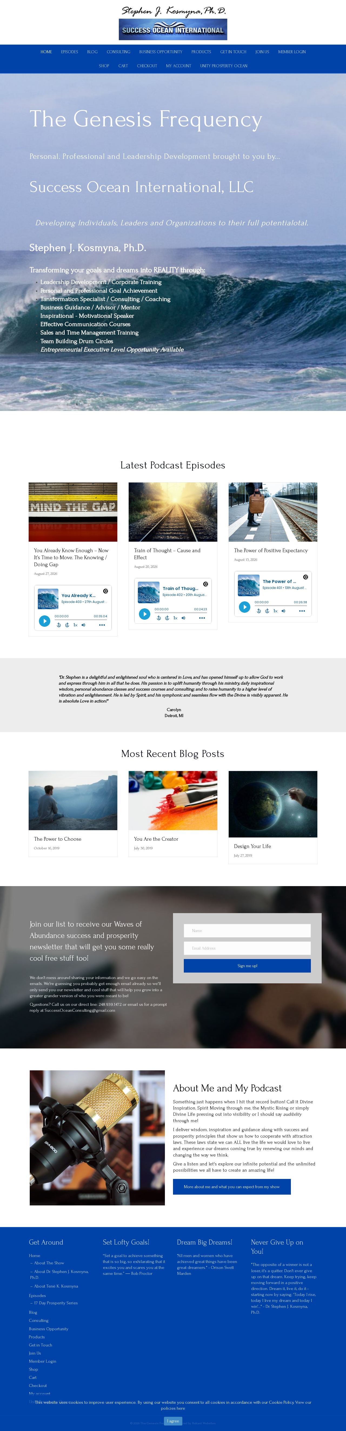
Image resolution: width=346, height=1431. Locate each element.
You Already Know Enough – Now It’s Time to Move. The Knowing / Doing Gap (71, 558)
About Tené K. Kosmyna (56, 1286)
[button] (247, 966)
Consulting (118, 51)
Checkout (147, 65)
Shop (104, 65)
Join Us (262, 51)
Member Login (292, 51)
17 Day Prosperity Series (56, 1302)
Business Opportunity (160, 51)
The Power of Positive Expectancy (271, 551)
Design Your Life (252, 846)
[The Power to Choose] (73, 800)
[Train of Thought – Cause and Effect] (173, 511)
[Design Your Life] (273, 803)
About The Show (49, 1262)
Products (201, 51)
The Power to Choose (57, 839)
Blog (92, 51)
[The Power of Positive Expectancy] (273, 511)
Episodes (69, 51)
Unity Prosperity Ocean (223, 65)
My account (178, 65)
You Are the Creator (156, 839)
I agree (173, 1421)
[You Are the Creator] (173, 800)
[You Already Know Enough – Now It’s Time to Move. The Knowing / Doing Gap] (73, 511)
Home (46, 51)
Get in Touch (233, 51)
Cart (123, 65)
